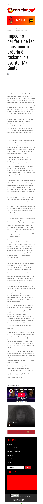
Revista (13, 29)
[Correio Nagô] (22, 12)
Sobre (9, 462)
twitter (14, 500)
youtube (23, 500)
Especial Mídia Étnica (14, 451)
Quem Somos (12, 459)
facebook (17, 500)
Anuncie (10, 444)
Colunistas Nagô (12, 448)
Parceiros (10, 455)
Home (9, 29)
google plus (20, 500)
